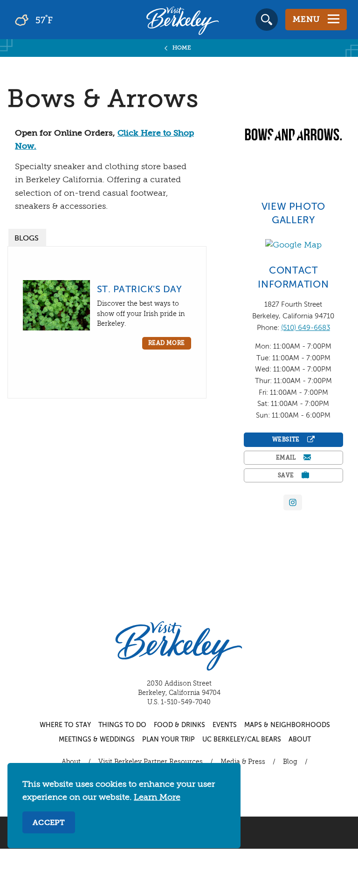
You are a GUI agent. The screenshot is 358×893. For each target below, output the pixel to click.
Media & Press (242, 762)
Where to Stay (65, 725)
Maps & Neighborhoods (287, 725)
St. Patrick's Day (139, 289)
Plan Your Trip (168, 739)
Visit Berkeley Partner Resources (150, 762)
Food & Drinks (179, 725)
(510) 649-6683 (305, 327)
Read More (166, 343)
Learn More (157, 797)
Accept (49, 823)
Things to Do (122, 725)
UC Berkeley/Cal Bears (241, 739)
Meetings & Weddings (97, 739)
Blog (290, 762)
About (300, 739)
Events (225, 725)
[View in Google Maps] (293, 245)
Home (182, 48)
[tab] (27, 237)
